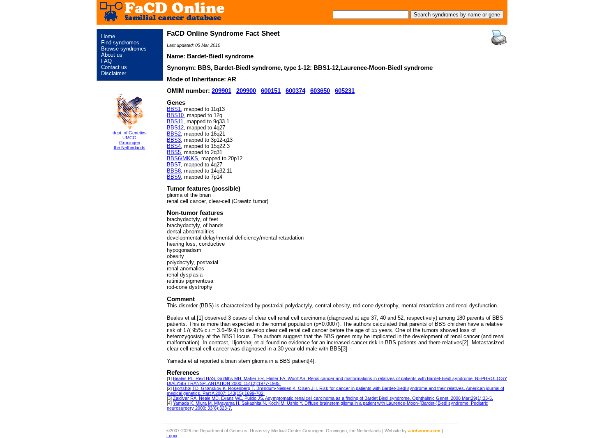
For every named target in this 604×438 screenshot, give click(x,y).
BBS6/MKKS (182, 158)
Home (108, 36)
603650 (320, 91)
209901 (221, 91)
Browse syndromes (124, 49)
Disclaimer (113, 73)
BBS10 (175, 115)
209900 (246, 91)
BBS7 (174, 164)
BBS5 (174, 152)
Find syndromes (120, 42)
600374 (295, 91)
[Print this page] (499, 37)
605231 (345, 91)
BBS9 (174, 177)
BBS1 (174, 109)
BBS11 (175, 121)
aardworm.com (424, 430)
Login (171, 435)
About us (111, 55)
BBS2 (174, 134)
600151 (271, 91)
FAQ (106, 61)
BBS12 (175, 127)
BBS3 (174, 140)
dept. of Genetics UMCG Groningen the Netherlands (130, 140)
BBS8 (174, 171)
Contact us (114, 67)
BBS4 (174, 146)
